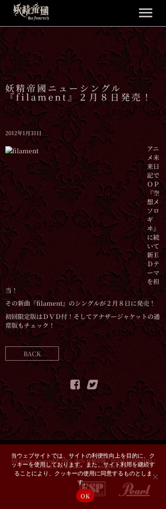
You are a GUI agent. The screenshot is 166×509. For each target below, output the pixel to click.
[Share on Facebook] (75, 385)
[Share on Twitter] (91, 385)
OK (85, 496)
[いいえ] (155, 476)
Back (32, 353)
